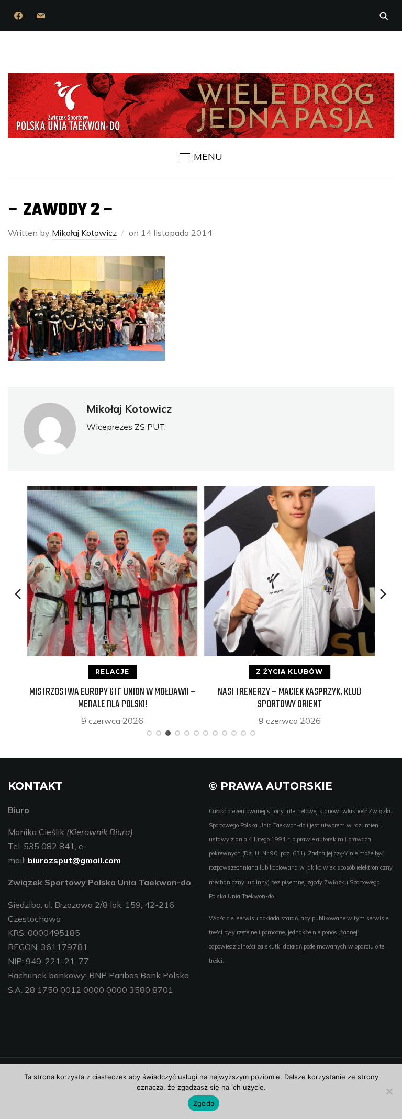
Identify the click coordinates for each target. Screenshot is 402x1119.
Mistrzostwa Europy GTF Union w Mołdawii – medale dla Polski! (112, 698)
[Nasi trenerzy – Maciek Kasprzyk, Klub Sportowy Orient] (290, 493)
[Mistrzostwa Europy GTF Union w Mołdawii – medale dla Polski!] (112, 493)
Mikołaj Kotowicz (84, 232)
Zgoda (203, 1103)
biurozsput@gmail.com (74, 860)
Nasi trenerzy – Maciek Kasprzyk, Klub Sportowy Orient (289, 698)
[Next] (383, 594)
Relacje (112, 672)
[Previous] (18, 594)
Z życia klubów (289, 672)
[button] (201, 157)
